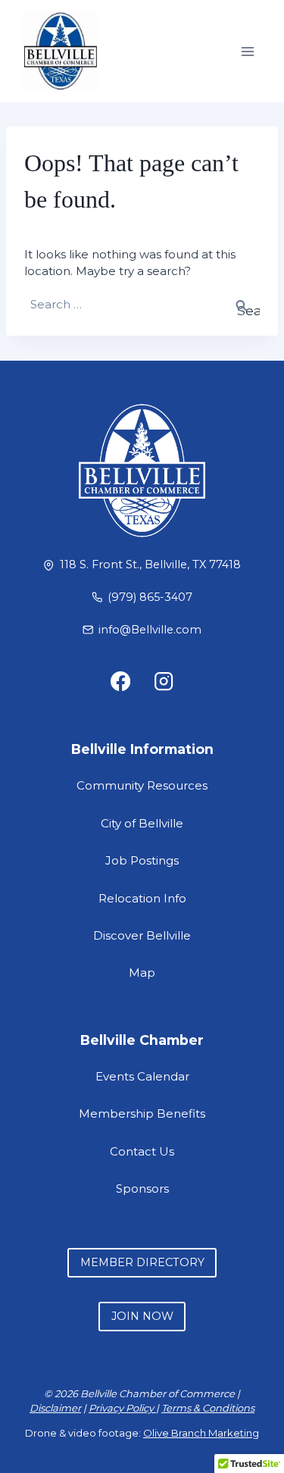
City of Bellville (142, 823)
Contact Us (142, 1151)
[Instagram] (164, 681)
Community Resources (142, 785)
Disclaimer (55, 1408)
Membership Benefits (142, 1113)
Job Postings (142, 860)
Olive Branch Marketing (201, 1433)
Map (142, 972)
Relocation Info (142, 898)
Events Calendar (142, 1076)
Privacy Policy (122, 1408)
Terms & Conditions (207, 1408)
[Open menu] (247, 51)
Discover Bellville (142, 935)
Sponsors (142, 1188)
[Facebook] (120, 681)
